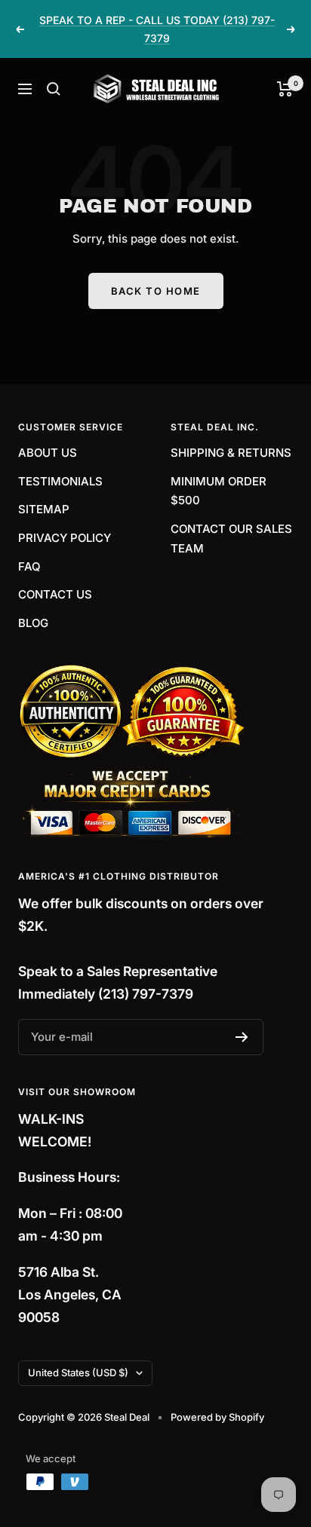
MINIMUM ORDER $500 (218, 491)
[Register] (242, 1037)
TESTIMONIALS (60, 481)
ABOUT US (47, 452)
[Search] (53, 89)
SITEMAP (43, 509)
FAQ (29, 566)
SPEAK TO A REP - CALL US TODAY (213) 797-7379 (157, 29)
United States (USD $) (78, 1372)
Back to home (156, 291)
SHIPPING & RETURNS (231, 452)
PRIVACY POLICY (64, 538)
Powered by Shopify (217, 1417)
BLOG (33, 623)
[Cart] (285, 88)
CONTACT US (55, 594)
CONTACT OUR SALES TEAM (231, 538)
